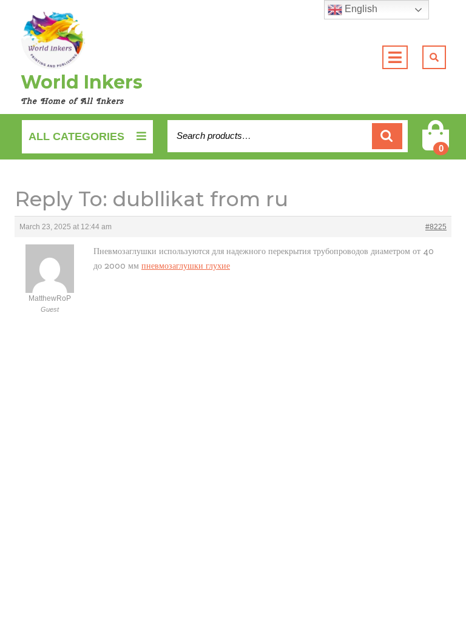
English (359, 9)
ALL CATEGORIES (76, 136)
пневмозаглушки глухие (185, 265)
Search (387, 136)
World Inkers (82, 82)
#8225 (436, 227)
